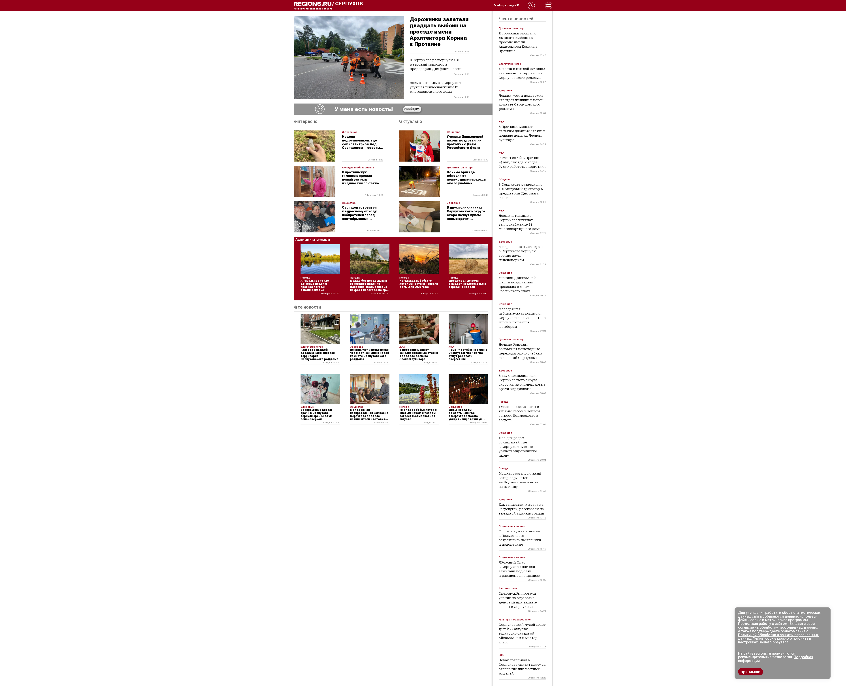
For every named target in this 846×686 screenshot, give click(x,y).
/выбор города (505, 5)
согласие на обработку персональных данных (777, 627)
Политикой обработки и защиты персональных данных (778, 637)
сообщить (412, 109)
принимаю (750, 671)
